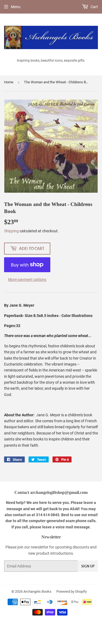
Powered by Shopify (71, 591)
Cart (94, 7)
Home (8, 82)
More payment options (27, 279)
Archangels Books (37, 591)
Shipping (11, 231)
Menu (15, 7)
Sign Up (87, 566)
